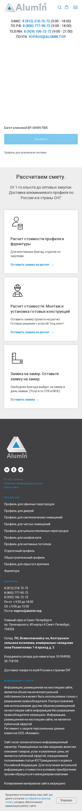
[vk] (6, 469)
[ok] (13, 469)
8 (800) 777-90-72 (36, 26)
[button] (60, 7)
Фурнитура (11, 571)
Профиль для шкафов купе (22, 537)
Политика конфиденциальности (23, 483)
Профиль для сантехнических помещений (33, 517)
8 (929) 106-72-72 (37, 31)
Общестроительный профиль (24, 557)
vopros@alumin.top (47, 37)
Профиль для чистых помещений (27, 524)
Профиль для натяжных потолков (27, 544)
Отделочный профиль (19, 551)
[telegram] (20, 469)
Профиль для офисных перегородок (29, 504)
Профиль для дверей (19, 511)
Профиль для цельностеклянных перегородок (36, 531)
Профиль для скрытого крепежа (26, 564)
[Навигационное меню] (75, 7)
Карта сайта (11, 487)
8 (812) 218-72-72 (36, 21)
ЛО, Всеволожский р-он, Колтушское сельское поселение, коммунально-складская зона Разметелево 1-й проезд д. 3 (38, 643)
